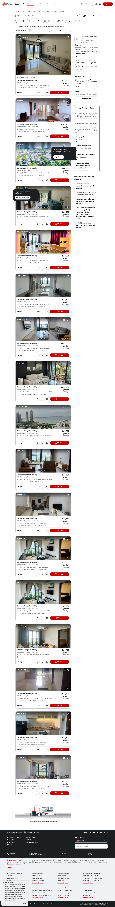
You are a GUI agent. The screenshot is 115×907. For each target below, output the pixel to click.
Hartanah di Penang (63, 895)
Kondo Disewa (62, 875)
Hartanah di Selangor (64, 893)
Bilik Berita (29, 840)
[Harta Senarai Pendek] (67, 37)
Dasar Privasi (37, 904)
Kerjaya (9, 844)
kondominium (82, 118)
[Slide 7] (47, 163)
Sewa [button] (30, 4)
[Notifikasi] (100, 4)
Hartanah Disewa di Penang (40, 893)
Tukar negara (79, 837)
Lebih (57, 4)
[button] (80, 53)
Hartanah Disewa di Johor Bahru (41, 895)
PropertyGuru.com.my (13, 860)
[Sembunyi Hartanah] (63, 37)
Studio (76, 157)
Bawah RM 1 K (88, 148)
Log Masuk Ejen (87, 890)
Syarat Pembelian (48, 904)
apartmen (89, 118)
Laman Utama (20, 11)
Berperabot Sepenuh (80, 168)
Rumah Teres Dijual (38, 880)
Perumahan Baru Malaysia (91, 873)
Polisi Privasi (20, 890)
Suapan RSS (86, 895)
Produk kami (10, 842)
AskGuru (9, 875)
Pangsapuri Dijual (37, 878)
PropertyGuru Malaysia (14, 873)
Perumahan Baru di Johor (90, 875)
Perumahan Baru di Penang (91, 880)
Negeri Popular (62, 888)
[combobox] (47, 16)
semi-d (95, 118)
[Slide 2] (40, 119)
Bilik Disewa (61, 880)
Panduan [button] (50, 4)
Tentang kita (10, 840)
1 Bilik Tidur (83, 157)
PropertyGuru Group (14, 837)
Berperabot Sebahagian (81, 170)
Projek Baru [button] (39, 4)
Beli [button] (23, 4)
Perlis (75, 139)
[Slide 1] (38, 119)
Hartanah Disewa (63, 873)
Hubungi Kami (30, 837)
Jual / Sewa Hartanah (89, 893)
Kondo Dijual (36, 875)
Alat (84, 888)
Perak (80, 139)
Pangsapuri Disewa (63, 878)
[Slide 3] (41, 119)
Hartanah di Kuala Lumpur (65, 890)
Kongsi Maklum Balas (32, 842)
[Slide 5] (44, 119)
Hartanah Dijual (37, 873)
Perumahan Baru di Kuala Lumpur (92, 878)
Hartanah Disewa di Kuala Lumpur (42, 890)
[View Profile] (22, 37)
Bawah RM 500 (78, 148)
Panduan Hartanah (12, 878)
